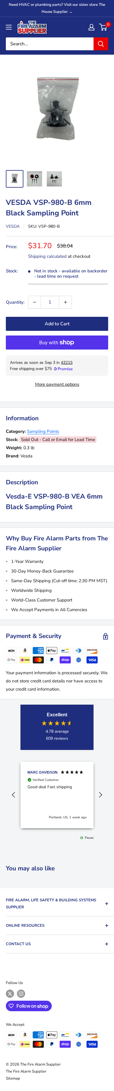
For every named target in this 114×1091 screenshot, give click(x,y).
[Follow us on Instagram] (21, 994)
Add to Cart (57, 324)
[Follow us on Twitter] (10, 994)
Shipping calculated (47, 256)
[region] (57, 795)
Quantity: (15, 302)
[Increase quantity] (65, 302)
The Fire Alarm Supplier (26, 1071)
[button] (14, 795)
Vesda (13, 226)
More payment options (57, 384)
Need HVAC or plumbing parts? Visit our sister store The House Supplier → (57, 8)
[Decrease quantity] (34, 302)
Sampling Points (43, 431)
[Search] (101, 43)
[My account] (91, 27)
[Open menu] (9, 27)
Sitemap (13, 1078)
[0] (103, 27)
